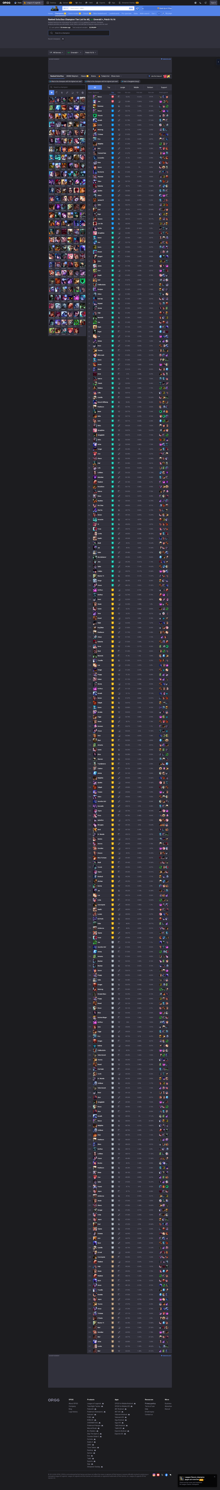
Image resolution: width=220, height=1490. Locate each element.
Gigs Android (119, 1420)
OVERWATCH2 (92, 1423)
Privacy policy (150, 1403)
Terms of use (150, 1406)
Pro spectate (126, 13)
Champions (60, 13)
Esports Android (120, 1431)
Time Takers (91, 1447)
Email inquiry (149, 1412)
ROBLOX (90, 1420)
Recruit (167, 1409)
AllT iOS (118, 1412)
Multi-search (144, 13)
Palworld (90, 1409)
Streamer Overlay (93, 1467)
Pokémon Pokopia (93, 1425)
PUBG (89, 1417)
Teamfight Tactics (93, 1406)
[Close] (214, 1476)
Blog (70, 1409)
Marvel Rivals (92, 1428)
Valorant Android (121, 1414)
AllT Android (119, 1409)
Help (146, 1409)
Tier (112, 92)
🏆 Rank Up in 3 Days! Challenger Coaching (167, 8)
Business (168, 1403)
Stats (136, 13)
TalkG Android (120, 1425)
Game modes (74, 13)
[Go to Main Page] (6, 2)
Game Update (157, 13)
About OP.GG (73, 1403)
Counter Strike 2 (93, 1436)
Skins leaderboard (100, 13)
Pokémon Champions (95, 1412)
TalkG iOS (118, 1428)
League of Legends (33, 3)
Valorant (90, 1414)
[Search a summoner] (130, 8)
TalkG (89, 1458)
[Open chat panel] (218, 62)
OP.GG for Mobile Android (124, 1403)
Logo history (73, 1412)
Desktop (90, 1450)
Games (89, 1453)
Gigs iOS (118, 1423)
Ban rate (151, 92)
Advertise (168, 1406)
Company (72, 1406)
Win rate (127, 92)
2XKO (89, 1445)
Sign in (213, 3)
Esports (90, 1461)
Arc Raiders (91, 1431)
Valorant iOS (119, 1417)
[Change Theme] (200, 2)
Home (50, 13)
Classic (87, 13)
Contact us (149, 1414)
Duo (88, 1456)
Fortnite (90, 1439)
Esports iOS (119, 1434)
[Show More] (195, 2)
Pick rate (139, 92)
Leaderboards (114, 13)
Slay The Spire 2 (93, 1434)
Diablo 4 (90, 1442)
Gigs (88, 1464)
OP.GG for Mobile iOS (122, 1406)
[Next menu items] (159, 13)
